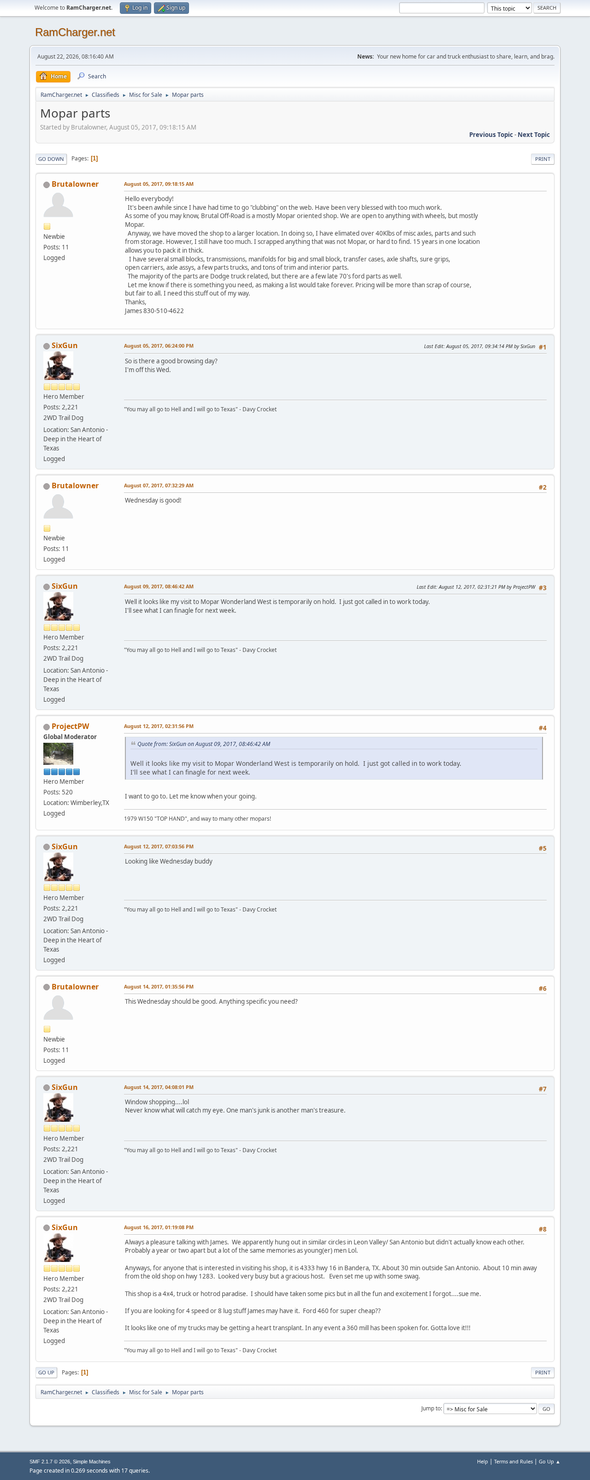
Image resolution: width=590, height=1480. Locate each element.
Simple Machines (92, 1461)
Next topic (534, 134)
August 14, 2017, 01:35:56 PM (159, 986)
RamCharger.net (75, 32)
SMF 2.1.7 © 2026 (50, 1461)
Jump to (431, 1408)
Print (542, 158)
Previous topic (491, 134)
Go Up (46, 1372)
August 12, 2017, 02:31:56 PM (159, 725)
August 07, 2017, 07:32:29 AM (159, 485)
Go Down (51, 158)
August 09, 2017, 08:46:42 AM (159, 586)
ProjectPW (70, 726)
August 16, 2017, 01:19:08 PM (159, 1227)
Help (482, 1461)
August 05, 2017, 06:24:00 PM (159, 345)
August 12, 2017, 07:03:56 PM (159, 846)
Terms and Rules (513, 1461)
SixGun (65, 345)
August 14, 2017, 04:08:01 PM (159, 1086)
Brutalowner (75, 184)
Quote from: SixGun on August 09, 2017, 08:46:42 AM (203, 744)
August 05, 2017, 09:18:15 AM (159, 183)
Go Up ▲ (549, 1461)
